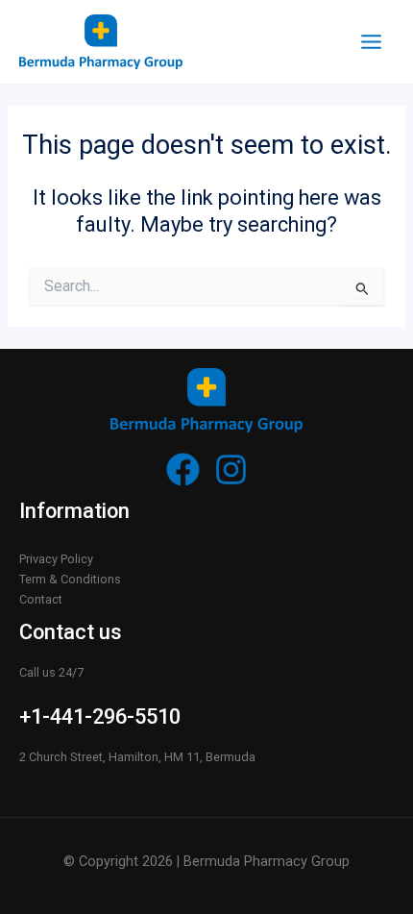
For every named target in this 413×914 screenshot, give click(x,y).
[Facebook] (183, 469)
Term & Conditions (70, 579)
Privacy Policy (56, 559)
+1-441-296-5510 (100, 716)
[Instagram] (231, 469)
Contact (40, 599)
